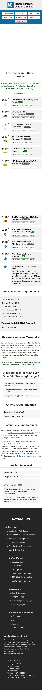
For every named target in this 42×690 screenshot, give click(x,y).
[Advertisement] (21, 46)
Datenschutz (18, 628)
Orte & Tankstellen (16, 550)
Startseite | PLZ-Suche (18, 531)
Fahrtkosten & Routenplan (20, 546)
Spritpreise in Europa (21, 581)
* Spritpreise (8, 13)
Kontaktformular (26, 456)
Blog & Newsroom (18, 593)
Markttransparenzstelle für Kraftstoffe (21, 433)
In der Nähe (21, 13)
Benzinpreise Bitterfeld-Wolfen (14, 412)
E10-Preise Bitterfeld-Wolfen (14, 416)
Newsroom (34, 17)
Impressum (17, 624)
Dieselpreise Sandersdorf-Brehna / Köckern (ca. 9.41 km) (21, 391)
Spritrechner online (17, 542)
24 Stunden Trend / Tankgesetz (22, 535)
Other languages (18, 604)
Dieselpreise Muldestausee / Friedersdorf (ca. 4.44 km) (20, 384)
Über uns (16, 617)
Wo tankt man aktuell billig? (13, 485)
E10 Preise (8, 17)
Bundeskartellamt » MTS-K (13, 653)
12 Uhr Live (21, 21)
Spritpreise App (17, 597)
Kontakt (16, 620)
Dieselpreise (21, 17)
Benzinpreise (34, 13)
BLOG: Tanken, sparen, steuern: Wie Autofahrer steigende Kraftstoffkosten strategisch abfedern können (21, 499)
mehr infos (16, 105)
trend (32, 105)
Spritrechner (8, 481)
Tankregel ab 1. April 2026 (19, 539)
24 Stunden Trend (10, 472)
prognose (25, 105)
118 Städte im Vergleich (22, 577)
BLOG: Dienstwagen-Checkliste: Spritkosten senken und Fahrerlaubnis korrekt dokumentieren (19, 491)
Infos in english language (21, 601)
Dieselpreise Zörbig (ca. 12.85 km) (16, 396)
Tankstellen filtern (22, 93)
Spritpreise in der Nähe (12, 477)
